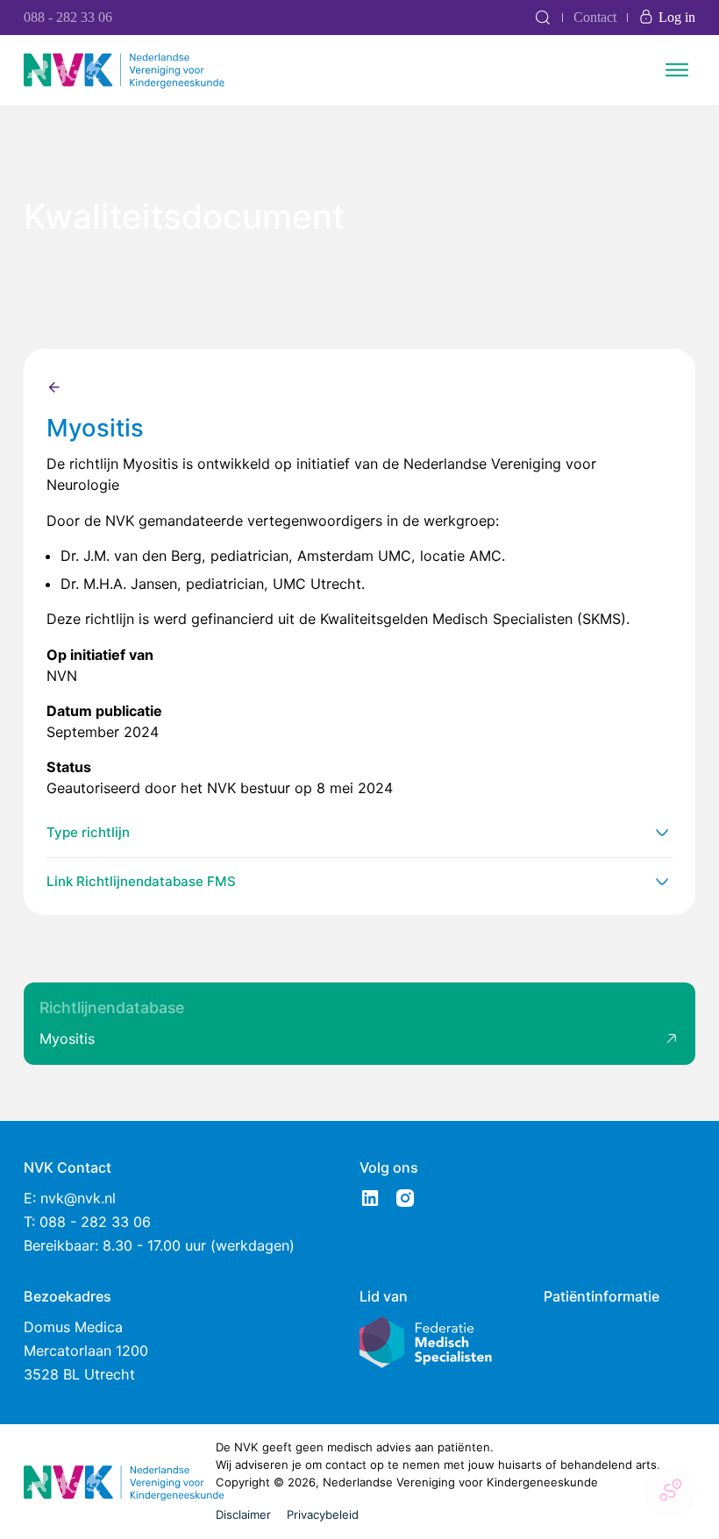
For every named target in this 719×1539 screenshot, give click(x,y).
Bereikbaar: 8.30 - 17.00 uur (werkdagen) (159, 1245)
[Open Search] (543, 17)
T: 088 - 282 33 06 (87, 1221)
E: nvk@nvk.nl (70, 1198)
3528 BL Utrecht (79, 1374)
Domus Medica (73, 1327)
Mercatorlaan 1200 (86, 1350)
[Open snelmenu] (670, 1491)
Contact (594, 17)
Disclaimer (243, 1514)
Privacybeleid (323, 1514)
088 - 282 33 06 (68, 17)
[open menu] (676, 70)
